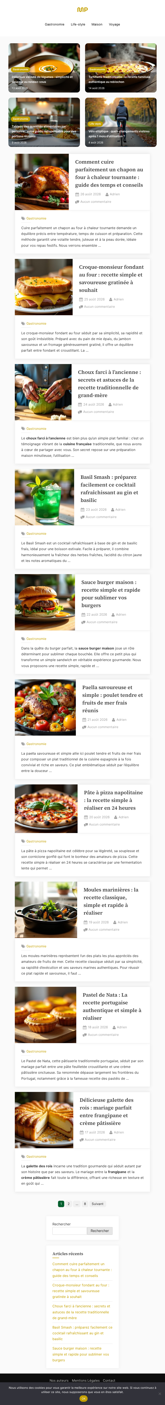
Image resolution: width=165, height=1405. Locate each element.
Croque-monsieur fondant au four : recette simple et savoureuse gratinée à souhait (80, 1291)
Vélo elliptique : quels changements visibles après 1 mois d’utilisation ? (119, 134)
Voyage (114, 24)
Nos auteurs (59, 1380)
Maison (97, 24)
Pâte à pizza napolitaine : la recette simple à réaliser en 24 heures (113, 800)
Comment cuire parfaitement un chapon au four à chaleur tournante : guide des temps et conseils (82, 1270)
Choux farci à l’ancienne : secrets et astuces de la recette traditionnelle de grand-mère (81, 1312)
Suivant (98, 1204)
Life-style (78, 24)
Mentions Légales (86, 1380)
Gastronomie (54, 24)
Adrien (115, 194)
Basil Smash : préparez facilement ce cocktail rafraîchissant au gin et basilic (82, 1333)
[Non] (159, 1394)
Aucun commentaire (95, 202)
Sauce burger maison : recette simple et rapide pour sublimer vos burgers (80, 1354)
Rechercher (61, 1224)
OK (84, 1398)
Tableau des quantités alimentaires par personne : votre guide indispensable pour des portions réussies (44, 131)
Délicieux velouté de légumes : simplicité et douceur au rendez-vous (42, 79)
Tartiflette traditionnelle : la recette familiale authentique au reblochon (119, 79)
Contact (109, 1380)
